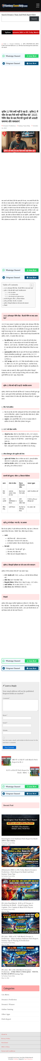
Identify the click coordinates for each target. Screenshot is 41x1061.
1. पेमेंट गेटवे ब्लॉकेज (11, 292)
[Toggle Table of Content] (30, 285)
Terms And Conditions (8, 1051)
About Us (4, 1034)
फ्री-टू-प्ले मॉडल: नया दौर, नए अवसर (13, 301)
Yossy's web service (28, 1059)
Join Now (32, 56)
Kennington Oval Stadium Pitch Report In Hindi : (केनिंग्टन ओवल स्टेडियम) (20, 840)
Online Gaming (7, 1009)
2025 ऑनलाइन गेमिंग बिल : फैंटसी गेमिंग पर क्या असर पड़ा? (18, 288)
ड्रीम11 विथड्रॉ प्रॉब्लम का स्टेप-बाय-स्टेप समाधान (16, 303)
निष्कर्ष (5, 305)
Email (5, 723)
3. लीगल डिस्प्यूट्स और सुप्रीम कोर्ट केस (15, 296)
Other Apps (6, 1014)
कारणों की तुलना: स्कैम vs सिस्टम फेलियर (14, 299)
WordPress (15, 1059)
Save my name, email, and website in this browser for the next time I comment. (20, 741)
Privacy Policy (5, 1038)
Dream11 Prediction (9, 126)
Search (34, 19)
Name (5, 715)
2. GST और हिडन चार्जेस (12, 294)
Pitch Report (6, 1019)
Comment (6, 698)
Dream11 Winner (8, 1004)
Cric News (5, 995)
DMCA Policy (5, 1047)
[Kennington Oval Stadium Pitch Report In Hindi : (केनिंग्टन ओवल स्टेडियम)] (20, 825)
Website (5, 730)
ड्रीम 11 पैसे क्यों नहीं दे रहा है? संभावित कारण (15, 290)
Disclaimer (4, 1042)
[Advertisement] (20, 88)
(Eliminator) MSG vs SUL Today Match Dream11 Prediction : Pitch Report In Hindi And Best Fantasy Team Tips (19, 872)
